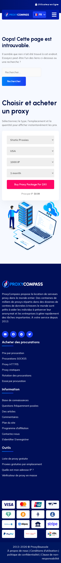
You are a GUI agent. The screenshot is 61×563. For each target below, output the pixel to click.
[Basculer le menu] (54, 14)
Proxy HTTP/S (10, 364)
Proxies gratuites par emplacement (22, 464)
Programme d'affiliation (15, 428)
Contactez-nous (11, 433)
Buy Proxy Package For (30, 184)
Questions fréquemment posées (20, 405)
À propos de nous (17, 550)
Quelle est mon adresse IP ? (18, 469)
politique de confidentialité (23, 554)
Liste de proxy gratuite (15, 458)
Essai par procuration (14, 381)
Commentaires (10, 417)
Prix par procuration (13, 353)
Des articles (8, 411)
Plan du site (8, 422)
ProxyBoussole (39, 546)
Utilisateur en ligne (48, 4)
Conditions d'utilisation (44, 550)
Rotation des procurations (16, 375)
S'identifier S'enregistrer (15, 439)
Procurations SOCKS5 (14, 358)
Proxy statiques (11, 369)
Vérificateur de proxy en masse (19, 475)
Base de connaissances (15, 400)
